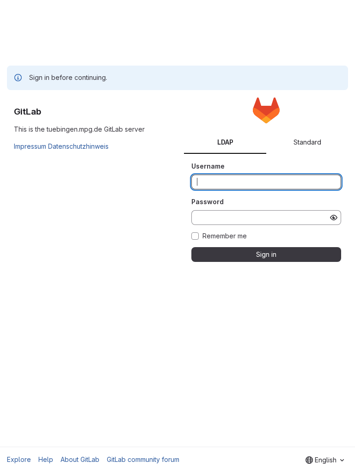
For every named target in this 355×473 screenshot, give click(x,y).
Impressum (30, 146)
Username (208, 166)
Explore (19, 459)
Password (207, 202)
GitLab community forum (143, 459)
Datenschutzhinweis (78, 146)
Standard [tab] (307, 142)
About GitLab (80, 459)
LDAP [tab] (225, 142)
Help (45, 459)
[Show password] (333, 217)
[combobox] (324, 460)
